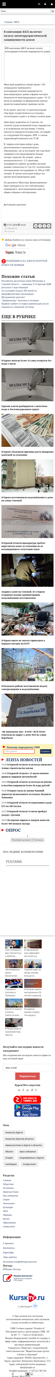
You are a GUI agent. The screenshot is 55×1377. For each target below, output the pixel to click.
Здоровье (7, 1215)
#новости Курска (14, 1132)
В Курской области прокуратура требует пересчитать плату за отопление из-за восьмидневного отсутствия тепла (23, 546)
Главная (8, 22)
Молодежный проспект (13, 297)
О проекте (8, 1243)
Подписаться (27, 1076)
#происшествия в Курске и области (23, 1145)
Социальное (9, 1226)
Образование (9, 1222)
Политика (8, 1188)
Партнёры (8, 1252)
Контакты (9, 1248)
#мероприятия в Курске (31, 1157)
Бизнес (6, 1218)
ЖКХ (17, 22)
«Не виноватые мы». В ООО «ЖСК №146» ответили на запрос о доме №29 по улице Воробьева (23, 734)
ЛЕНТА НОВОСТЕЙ (23, 759)
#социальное (29, 1164)
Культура (8, 1207)
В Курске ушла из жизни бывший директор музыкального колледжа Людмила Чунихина (26, 794)
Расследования (10, 1195)
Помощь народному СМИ (23, 747)
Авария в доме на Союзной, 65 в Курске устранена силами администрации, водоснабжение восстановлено (23, 594)
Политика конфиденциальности (20, 1261)
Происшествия (10, 1191)
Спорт (6, 1199)
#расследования (28, 1151)
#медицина (11, 1164)
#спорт (9, 1157)
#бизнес (9, 1151)
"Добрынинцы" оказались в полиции (20, 300)
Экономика (9, 1203)
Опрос (13, 830)
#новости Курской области (19, 1138)
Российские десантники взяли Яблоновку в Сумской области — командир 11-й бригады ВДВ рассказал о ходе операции (26, 284)
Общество (8, 1184)
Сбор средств (10, 1257)
